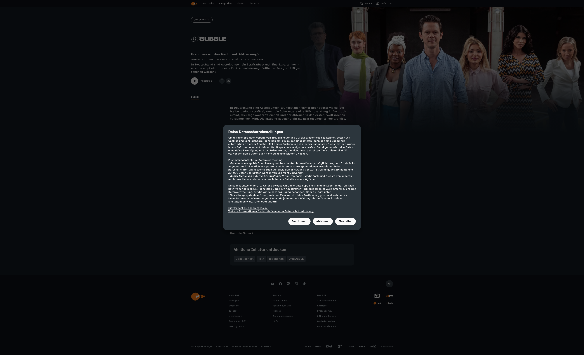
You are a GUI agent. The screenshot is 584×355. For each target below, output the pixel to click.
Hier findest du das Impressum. (248, 208)
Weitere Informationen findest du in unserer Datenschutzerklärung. (271, 211)
